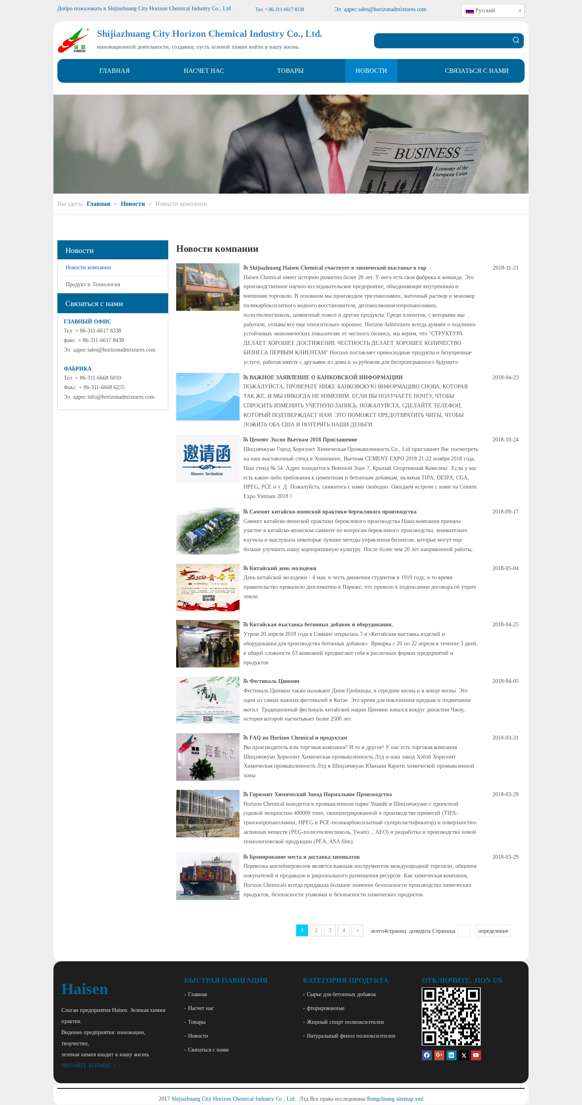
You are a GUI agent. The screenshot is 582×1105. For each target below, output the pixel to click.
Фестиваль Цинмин (274, 681)
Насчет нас (201, 1008)
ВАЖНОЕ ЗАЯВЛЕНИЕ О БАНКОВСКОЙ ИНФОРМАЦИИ (326, 377)
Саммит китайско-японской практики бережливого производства (333, 512)
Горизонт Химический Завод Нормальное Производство (320, 794)
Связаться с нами (208, 1050)
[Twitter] (464, 1055)
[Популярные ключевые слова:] (516, 41)
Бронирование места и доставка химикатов (304, 857)
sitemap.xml (410, 1099)
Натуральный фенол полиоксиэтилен (351, 1036)
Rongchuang (381, 1099)
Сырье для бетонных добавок (341, 994)
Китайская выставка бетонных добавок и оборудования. (321, 625)
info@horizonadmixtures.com (120, 397)
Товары (196, 1022)
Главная (197, 994)
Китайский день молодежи (282, 568)
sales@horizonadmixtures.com (121, 350)
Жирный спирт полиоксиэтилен (345, 1022)
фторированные (325, 1008)
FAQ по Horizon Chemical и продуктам (298, 738)
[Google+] (439, 1055)
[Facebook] (427, 1055)
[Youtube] (476, 1055)
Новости (198, 1036)
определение (493, 931)
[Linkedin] (451, 1055)
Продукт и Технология (93, 284)
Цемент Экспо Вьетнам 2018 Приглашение (303, 440)
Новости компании (88, 267)
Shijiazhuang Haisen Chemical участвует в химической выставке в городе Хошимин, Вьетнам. (368, 268)
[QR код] (451, 1016)
